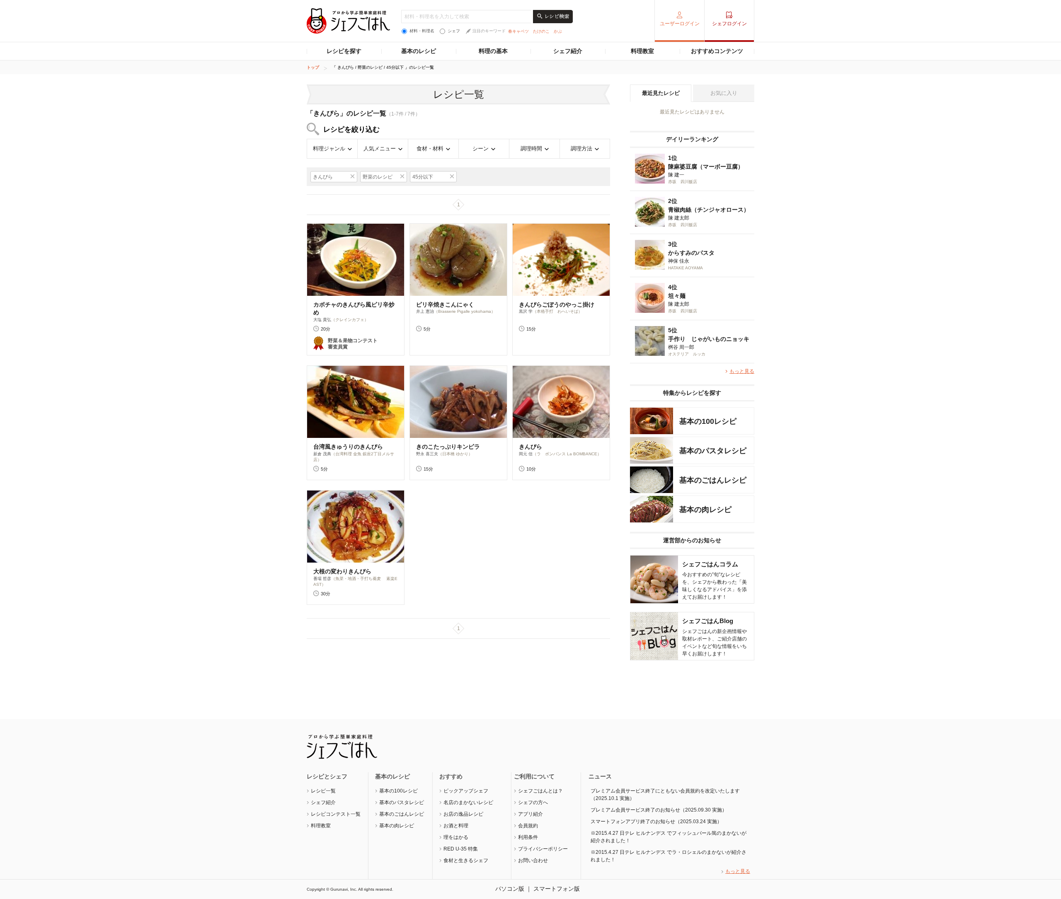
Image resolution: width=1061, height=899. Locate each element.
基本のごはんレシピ (401, 814)
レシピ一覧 (323, 791)
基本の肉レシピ (396, 826)
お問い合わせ (533, 860)
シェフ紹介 (567, 51)
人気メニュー (379, 148)
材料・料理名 (421, 31)
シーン (480, 148)
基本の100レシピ (398, 791)
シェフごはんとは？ (540, 791)
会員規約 (528, 826)
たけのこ (541, 31)
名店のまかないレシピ (468, 802)
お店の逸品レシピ (463, 814)
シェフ (454, 31)
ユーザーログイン (680, 24)
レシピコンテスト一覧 (336, 814)
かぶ (558, 31)
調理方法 (581, 148)
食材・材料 (430, 148)
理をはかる (455, 837)
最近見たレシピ (661, 93)
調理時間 (531, 148)
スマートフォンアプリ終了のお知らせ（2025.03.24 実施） (656, 821)
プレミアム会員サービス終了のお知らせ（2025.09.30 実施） (659, 810)
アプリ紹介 (530, 814)
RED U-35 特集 (460, 849)
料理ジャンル (329, 148)
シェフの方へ (533, 802)
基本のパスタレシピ (401, 802)
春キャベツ (518, 31)
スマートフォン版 (556, 888)
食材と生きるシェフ (465, 860)
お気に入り (723, 93)
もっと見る (741, 371)
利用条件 (528, 837)
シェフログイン (729, 24)
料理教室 (642, 51)
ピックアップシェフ (465, 791)
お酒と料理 (455, 826)
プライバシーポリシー (543, 849)
